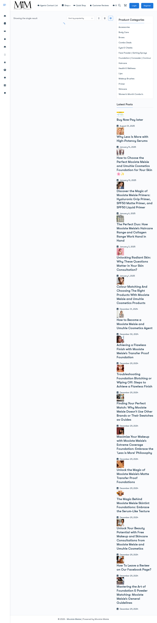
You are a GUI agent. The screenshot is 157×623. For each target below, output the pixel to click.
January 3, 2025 (126, 246)
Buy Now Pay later (130, 119)
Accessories (124, 27)
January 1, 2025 (126, 276)
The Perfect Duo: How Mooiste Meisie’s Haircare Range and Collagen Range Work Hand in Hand (135, 232)
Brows (121, 37)
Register (147, 6)
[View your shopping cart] (125, 5)
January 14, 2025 (127, 147)
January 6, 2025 (126, 213)
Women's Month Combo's (131, 94)
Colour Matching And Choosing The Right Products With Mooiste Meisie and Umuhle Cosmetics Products (133, 295)
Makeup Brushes (126, 78)
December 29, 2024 (128, 363)
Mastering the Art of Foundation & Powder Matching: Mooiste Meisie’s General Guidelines (132, 595)
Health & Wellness (127, 68)
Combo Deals (125, 42)
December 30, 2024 (128, 334)
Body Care (124, 32)
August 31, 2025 (126, 126)
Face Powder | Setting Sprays (133, 53)
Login (134, 6)
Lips (121, 73)
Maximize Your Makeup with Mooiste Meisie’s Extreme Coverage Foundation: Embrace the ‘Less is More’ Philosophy (135, 445)
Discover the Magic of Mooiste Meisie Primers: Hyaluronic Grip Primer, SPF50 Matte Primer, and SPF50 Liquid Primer (134, 199)
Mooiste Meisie (74, 619)
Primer (122, 84)
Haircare (123, 63)
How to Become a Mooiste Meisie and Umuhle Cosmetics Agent (134, 324)
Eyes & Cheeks (125, 48)
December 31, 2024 (128, 309)
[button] (119, 5)
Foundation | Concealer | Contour (135, 58)
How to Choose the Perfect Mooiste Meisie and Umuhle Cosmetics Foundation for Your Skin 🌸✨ (134, 166)
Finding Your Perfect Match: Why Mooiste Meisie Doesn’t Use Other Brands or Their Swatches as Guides (135, 411)
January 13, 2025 (127, 180)
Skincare (123, 89)
